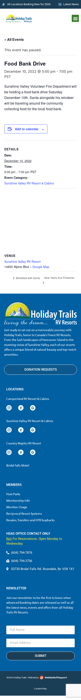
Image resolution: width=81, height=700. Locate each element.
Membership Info (18, 500)
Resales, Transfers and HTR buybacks (30, 520)
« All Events (14, 39)
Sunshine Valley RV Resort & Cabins (29, 183)
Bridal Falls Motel (17, 465)
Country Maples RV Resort (23, 443)
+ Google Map (39, 267)
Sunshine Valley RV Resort (22, 261)
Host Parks (13, 494)
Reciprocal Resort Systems (24, 513)
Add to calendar (26, 129)
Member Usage (16, 507)
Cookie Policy (40, 688)
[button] (75, 18)
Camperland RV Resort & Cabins (27, 399)
